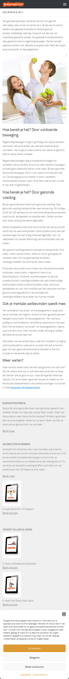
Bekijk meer (9, 431)
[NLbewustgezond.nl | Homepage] (17, 4)
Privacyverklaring (40, 674)
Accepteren (34, 648)
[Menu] (65, 4)
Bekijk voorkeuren (34, 666)
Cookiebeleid (25, 674)
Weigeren (34, 657)
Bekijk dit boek (10, 513)
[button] (64, 614)
